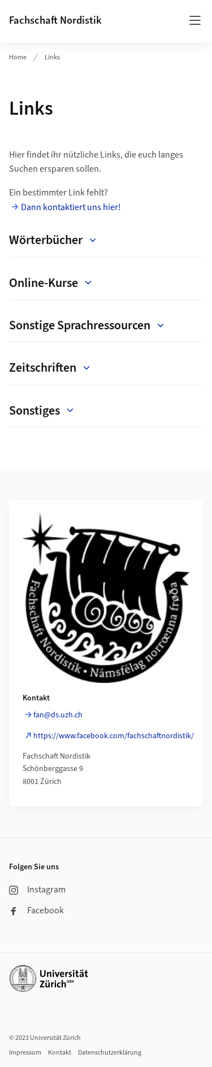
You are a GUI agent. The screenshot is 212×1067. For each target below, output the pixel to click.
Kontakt (59, 1052)
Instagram (46, 889)
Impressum (25, 1052)
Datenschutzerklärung (109, 1052)
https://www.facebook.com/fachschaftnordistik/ (113, 736)
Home (18, 57)
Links (52, 57)
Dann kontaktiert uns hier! (71, 207)
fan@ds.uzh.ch (58, 715)
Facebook (45, 910)
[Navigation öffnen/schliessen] (195, 20)
